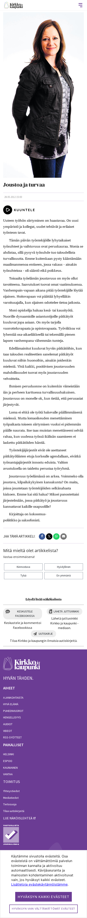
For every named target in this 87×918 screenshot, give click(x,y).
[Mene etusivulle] (21, 666)
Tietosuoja (9, 804)
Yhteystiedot (11, 791)
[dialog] (43, 884)
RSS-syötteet (12, 737)
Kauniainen (10, 768)
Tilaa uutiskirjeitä (13, 811)
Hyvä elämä (10, 704)
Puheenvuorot (13, 711)
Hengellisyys (12, 717)
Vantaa (8, 774)
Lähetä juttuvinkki (66, 611)
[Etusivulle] (13, 5)
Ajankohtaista (13, 697)
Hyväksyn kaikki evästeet (43, 897)
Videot (7, 731)
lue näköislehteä (17, 818)
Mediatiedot (11, 798)
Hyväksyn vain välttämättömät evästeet (43, 908)
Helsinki (8, 754)
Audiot (7, 724)
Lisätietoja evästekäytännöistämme (39, 884)
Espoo (7, 761)
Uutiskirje (46, 634)
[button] (42, 536)
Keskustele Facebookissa (25, 613)
